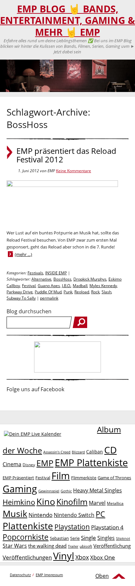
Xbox (82, 557)
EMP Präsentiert (18, 478)
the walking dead (47, 545)
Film (60, 475)
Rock (95, 292)
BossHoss (62, 279)
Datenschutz (20, 574)
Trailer (73, 546)
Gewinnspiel (48, 490)
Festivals (35, 273)
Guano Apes (49, 285)
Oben (102, 575)
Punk (68, 292)
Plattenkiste (28, 526)
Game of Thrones (114, 478)
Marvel (97, 502)
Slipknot (123, 538)
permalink (49, 298)
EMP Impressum (49, 574)
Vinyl (63, 555)
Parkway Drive (20, 292)
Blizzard (78, 452)
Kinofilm (71, 501)
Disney (29, 464)
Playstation (72, 526)
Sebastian (59, 538)
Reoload (81, 292)
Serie (75, 538)
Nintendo (40, 515)
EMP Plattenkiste (91, 462)
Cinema (12, 464)
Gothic (66, 490)
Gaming (20, 488)
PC (100, 514)
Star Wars (15, 545)
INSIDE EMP (56, 273)
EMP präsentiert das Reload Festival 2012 (66, 155)
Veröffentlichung (112, 545)
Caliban (94, 452)
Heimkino (19, 502)
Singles (106, 537)
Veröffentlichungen (27, 557)
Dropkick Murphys (89, 279)
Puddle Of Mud (48, 292)
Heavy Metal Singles (97, 490)
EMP (44, 462)
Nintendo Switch (74, 515)
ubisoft (86, 546)
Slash (106, 292)
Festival (29, 285)
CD (110, 450)
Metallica (115, 503)
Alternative (41, 279)
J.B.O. (66, 285)
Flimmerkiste (83, 478)
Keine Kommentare (73, 171)
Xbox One (102, 557)
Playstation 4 (107, 527)
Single (88, 537)
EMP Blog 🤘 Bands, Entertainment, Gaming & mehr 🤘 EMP (67, 20)
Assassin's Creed (56, 452)
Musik (15, 513)
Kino (45, 501)
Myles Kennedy (103, 285)
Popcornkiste (25, 537)
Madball (80, 285)
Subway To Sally (21, 298)
